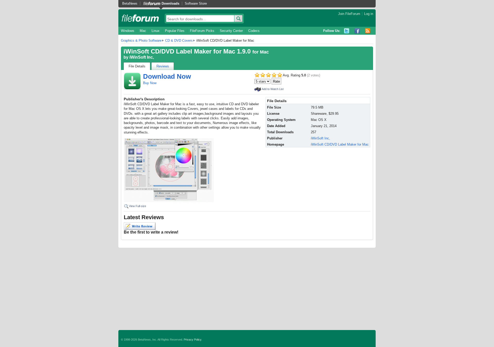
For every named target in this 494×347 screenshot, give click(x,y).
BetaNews (129, 3)
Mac (143, 31)
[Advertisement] (247, 289)
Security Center (231, 31)
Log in (368, 14)
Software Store (196, 3)
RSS (367, 31)
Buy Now (149, 83)
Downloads (170, 3)
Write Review (140, 226)
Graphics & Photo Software (141, 40)
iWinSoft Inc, (141, 57)
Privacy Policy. (193, 339)
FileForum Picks (202, 31)
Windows (127, 31)
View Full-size (137, 206)
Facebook (357, 31)
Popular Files (174, 31)
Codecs (254, 31)
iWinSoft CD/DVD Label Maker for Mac (340, 144)
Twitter (346, 31)
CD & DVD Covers (179, 40)
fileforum (140, 18)
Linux (156, 31)
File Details (137, 66)
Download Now (167, 76)
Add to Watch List (273, 89)
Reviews (162, 66)
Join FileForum (349, 14)
